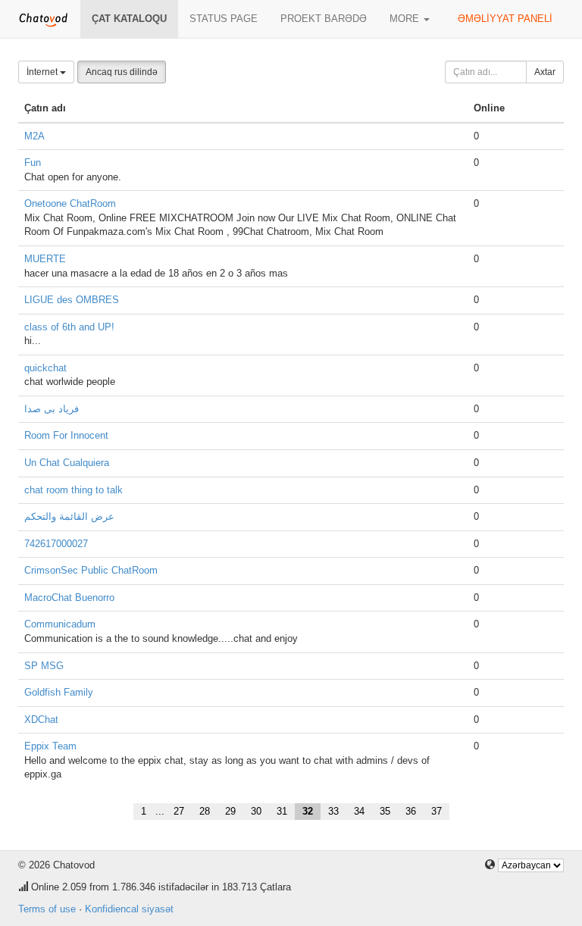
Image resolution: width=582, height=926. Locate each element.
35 (385, 811)
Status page (223, 18)
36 (410, 811)
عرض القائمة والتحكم (69, 516)
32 (307, 811)
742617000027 (56, 543)
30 (256, 811)
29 (230, 811)
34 (359, 811)
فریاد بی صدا (51, 409)
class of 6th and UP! (69, 327)
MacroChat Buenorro (69, 597)
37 (436, 811)
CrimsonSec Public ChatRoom (91, 570)
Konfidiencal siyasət (129, 909)
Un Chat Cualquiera (66, 462)
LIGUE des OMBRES (71, 299)
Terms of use (47, 909)
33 (333, 811)
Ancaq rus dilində (122, 72)
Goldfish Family (58, 692)
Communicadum (59, 624)
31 (282, 811)
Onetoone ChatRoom (70, 203)
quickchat (45, 368)
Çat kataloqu (129, 18)
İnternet (43, 72)
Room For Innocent (66, 435)
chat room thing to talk (73, 490)
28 (204, 811)
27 (179, 811)
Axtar (544, 72)
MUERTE (45, 258)
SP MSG (44, 665)
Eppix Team (50, 746)
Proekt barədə (323, 18)
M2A (34, 136)
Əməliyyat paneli (505, 18)
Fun (32, 162)
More (406, 18)
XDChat (41, 719)
